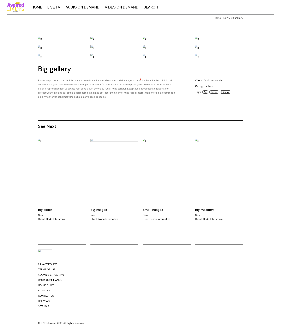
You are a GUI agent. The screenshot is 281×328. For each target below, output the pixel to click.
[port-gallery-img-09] (114, 47)
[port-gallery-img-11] (219, 47)
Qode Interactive (213, 80)
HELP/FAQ (44, 301)
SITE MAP (43, 306)
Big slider (45, 210)
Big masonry (204, 210)
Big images (98, 210)
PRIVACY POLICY (47, 264)
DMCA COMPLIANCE (50, 280)
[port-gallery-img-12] (62, 56)
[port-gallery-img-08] (62, 47)
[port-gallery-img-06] (166, 38)
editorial (225, 92)
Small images (153, 210)
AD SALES (44, 290)
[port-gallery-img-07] (219, 38)
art (205, 92)
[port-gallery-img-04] (62, 38)
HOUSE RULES (46, 285)
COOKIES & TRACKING (51, 274)
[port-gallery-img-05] (114, 38)
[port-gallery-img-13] (114, 56)
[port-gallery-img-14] (166, 56)
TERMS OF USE (46, 269)
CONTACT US (46, 295)
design (214, 92)
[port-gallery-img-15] (219, 56)
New (210, 86)
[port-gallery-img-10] (166, 47)
